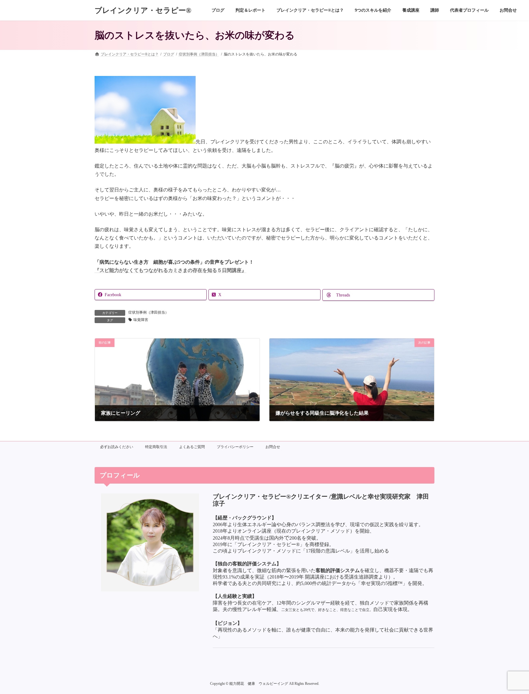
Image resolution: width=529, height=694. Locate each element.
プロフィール (120, 475)
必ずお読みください (116, 447)
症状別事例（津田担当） (148, 312)
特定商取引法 (156, 447)
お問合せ (272, 447)
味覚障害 (140, 320)
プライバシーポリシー (235, 447)
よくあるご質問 (192, 447)
